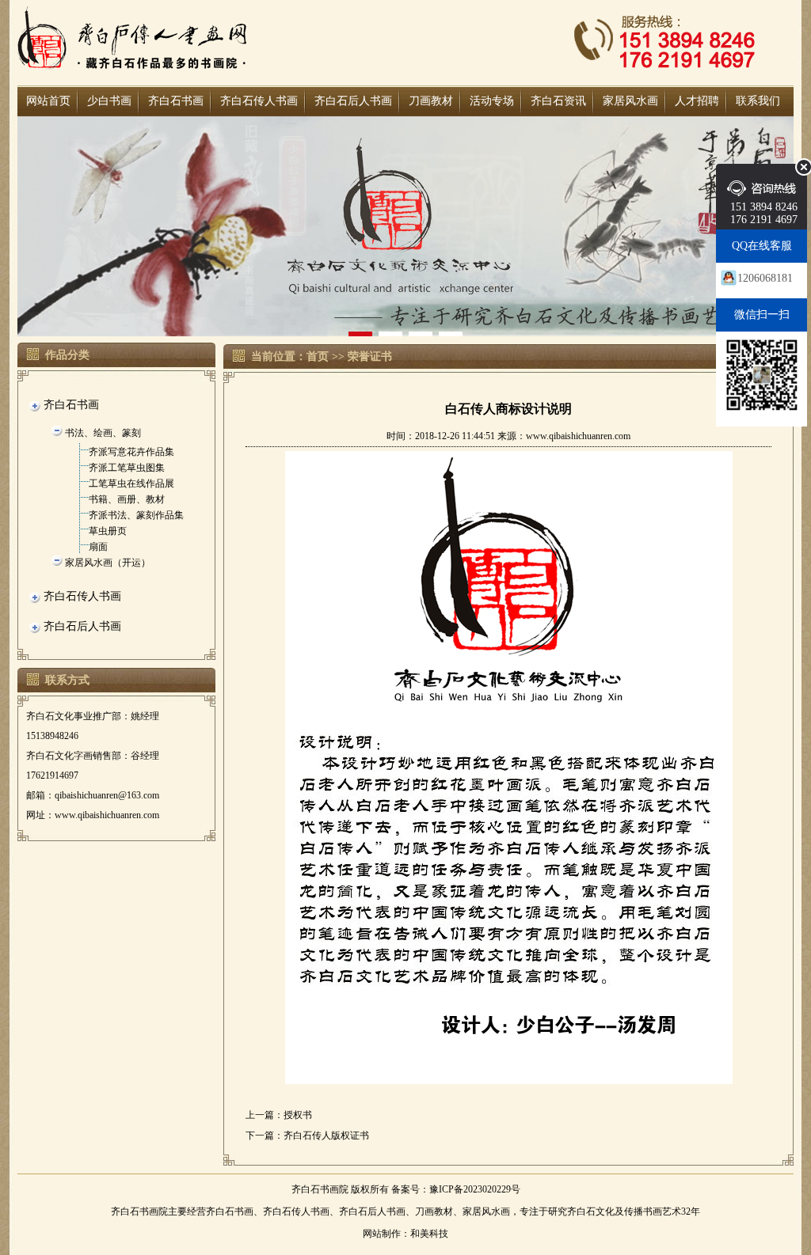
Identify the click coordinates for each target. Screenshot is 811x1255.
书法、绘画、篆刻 (103, 432)
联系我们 (758, 101)
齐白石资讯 (558, 101)
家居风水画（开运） (107, 562)
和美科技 (429, 1233)
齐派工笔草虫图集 (127, 467)
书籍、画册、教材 (127, 499)
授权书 (298, 1114)
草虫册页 (108, 531)
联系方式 (67, 680)
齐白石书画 (176, 101)
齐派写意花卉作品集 (131, 451)
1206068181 (765, 278)
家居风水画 (630, 101)
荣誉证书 (370, 356)
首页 (318, 356)
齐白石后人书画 (353, 101)
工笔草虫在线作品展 (131, 483)
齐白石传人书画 (259, 101)
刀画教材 (431, 101)
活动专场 (492, 101)
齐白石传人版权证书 (326, 1135)
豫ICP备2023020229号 (474, 1189)
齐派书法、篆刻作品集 (136, 515)
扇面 (98, 546)
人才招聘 (697, 101)
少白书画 (109, 101)
